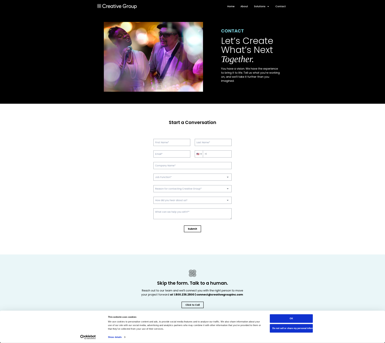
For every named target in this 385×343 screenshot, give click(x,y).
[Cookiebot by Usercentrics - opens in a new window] (88, 337)
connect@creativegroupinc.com (220, 294)
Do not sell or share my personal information (292, 328)
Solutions (259, 6)
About (244, 6)
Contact (280, 6)
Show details (115, 337)
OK (291, 318)
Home (230, 6)
